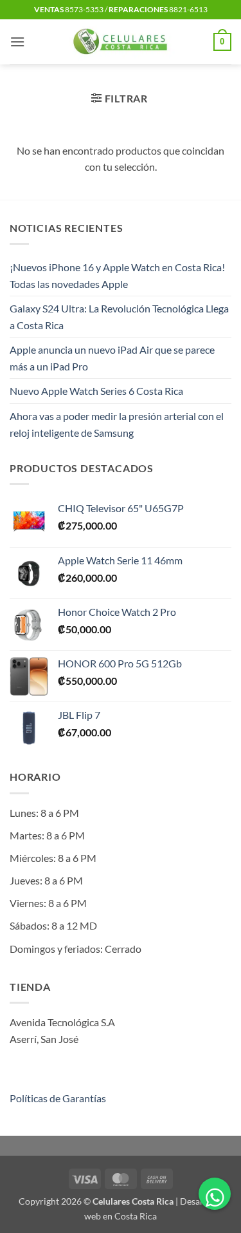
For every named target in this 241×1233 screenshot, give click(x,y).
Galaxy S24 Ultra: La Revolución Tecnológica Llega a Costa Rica (119, 316)
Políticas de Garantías (58, 1098)
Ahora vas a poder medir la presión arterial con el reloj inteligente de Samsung (117, 424)
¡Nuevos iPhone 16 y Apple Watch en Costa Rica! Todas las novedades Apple (117, 275)
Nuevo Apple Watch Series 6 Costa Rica (96, 391)
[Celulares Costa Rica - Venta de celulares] (120, 42)
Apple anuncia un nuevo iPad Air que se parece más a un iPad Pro (112, 357)
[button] (17, 41)
